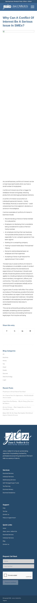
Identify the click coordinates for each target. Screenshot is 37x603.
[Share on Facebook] (7, 331)
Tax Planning (6, 486)
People (5, 370)
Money (5, 360)
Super (4, 367)
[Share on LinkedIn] (22, 331)
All (3, 354)
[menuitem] (31, 7)
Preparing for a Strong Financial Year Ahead (14, 391)
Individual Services (8, 476)
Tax (4, 364)
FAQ (4, 508)
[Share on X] (14, 331)
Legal (4, 380)
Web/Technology (7, 376)
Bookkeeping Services (9, 480)
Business (5, 357)
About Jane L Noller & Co (10, 531)
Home (4, 528)
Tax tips (5, 511)
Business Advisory (8, 489)
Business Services (8, 473)
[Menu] (31, 7)
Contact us (6, 514)
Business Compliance (9, 492)
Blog (4, 541)
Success (5, 373)
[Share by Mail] (30, 331)
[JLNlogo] (15, 7)
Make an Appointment (9, 517)
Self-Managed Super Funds (11, 483)
